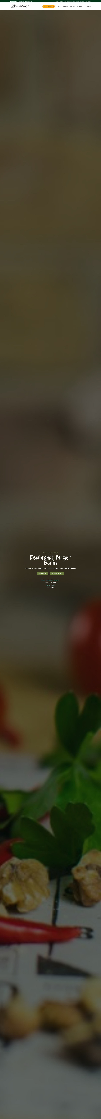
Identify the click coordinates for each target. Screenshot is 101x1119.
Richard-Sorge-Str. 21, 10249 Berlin (50, 580)
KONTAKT (88, 6)
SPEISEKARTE (80, 6)
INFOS (58, 6)
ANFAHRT (72, 6)
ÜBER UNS (65, 6)
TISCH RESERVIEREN (48, 6)
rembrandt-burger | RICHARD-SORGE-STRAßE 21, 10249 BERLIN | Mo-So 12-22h (73, 1)
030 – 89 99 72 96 (50, 585)
